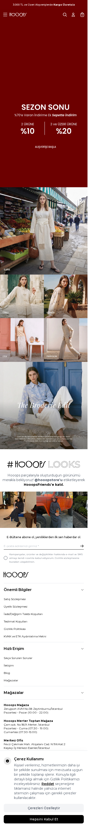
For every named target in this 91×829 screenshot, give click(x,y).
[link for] (17, 501)
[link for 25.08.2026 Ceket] (22, 289)
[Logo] (18, 14)
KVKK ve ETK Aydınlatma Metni (25, 627)
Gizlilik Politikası (15, 620)
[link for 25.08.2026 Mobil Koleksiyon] (44, 398)
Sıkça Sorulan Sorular (18, 649)
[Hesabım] (73, 14)
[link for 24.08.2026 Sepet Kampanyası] (44, 90)
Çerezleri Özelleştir (44, 808)
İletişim (9, 657)
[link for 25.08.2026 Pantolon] (66, 333)
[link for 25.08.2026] (44, 223)
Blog (7, 664)
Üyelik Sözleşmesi (15, 598)
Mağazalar (11, 671)
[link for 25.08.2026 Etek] (22, 333)
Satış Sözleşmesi (15, 590)
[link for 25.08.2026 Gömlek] (66, 289)
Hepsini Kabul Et (44, 819)
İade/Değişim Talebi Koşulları (23, 605)
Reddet (48, 784)
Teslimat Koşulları (15, 613)
